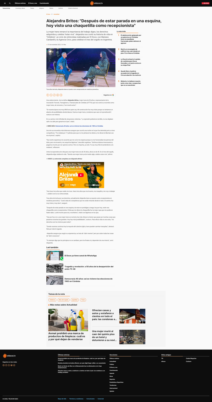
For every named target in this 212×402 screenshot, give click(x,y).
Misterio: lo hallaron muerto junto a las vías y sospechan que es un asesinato (131, 83)
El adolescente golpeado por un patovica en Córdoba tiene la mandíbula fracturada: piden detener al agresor (131, 39)
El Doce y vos (32, 3)
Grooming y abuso (20, 8)
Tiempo (32, 8)
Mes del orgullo (63, 300)
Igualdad (74, 300)
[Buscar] (10, 3)
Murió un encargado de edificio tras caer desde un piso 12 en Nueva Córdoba (130, 51)
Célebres (52, 300)
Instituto (60, 8)
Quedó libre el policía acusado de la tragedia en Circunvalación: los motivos (131, 73)
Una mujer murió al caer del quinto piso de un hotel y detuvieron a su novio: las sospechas (105, 337)
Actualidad (56, 14)
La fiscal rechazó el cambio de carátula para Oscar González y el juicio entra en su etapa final (131, 62)
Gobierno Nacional (73, 8)
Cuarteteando (44, 3)
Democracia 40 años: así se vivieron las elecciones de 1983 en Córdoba (79, 126)
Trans (83, 300)
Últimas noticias (20, 3)
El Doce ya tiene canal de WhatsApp (81, 256)
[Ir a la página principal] (96, 3)
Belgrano (41, 8)
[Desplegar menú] (3, 3)
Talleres (51, 8)
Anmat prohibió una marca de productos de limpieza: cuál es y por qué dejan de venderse (66, 336)
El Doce (48, 14)
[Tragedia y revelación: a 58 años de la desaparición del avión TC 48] (54, 268)
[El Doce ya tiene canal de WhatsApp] (54, 255)
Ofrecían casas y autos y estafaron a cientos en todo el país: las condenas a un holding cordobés (104, 316)
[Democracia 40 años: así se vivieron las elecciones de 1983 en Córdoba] (54, 280)
